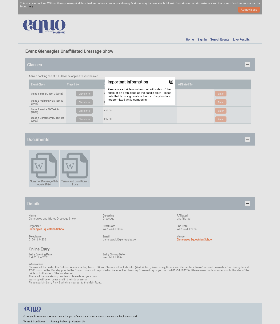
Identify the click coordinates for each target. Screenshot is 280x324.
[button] (171, 82)
